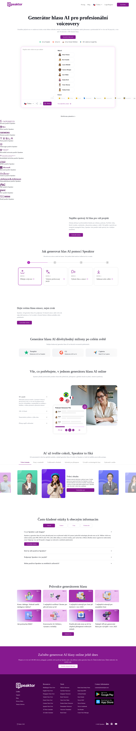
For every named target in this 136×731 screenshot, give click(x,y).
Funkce (61, 525)
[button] (29, 103)
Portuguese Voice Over (48, 694)
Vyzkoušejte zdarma (24, 322)
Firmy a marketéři (38, 462)
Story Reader (81, 697)
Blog (88, 4)
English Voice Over (48, 690)
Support (18, 695)
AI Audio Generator (48, 712)
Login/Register (109, 4)
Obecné (49, 525)
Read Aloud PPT (82, 690)
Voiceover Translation (65, 709)
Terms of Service (20, 704)
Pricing (83, 4)
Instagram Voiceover (65, 694)
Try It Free (123, 4)
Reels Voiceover (64, 697)
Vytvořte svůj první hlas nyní (68, 666)
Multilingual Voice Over (49, 687)
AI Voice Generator (48, 709)
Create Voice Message (83, 712)
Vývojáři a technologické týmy (91, 462)
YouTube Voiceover (65, 690)
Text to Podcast (81, 703)
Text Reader (81, 709)
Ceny (74, 525)
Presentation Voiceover (66, 706)
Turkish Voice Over (48, 697)
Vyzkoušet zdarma (76, 235)
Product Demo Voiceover (66, 703)
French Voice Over (47, 700)
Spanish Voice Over (48, 706)
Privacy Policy (19, 701)
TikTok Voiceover (64, 687)
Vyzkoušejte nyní (80, 490)
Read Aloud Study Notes (84, 687)
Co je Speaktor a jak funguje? (34, 532)
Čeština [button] (98, 4)
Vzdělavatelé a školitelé (54, 462)
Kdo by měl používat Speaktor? (35, 551)
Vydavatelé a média (109, 462)
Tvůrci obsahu (25, 462)
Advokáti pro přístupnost (72, 462)
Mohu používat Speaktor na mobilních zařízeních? (41, 563)
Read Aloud (63, 712)
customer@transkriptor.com (102, 687)
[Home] (14, 4)
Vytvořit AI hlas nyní (68, 37)
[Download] (40, 103)
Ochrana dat (86, 525)
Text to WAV (81, 700)
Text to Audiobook (82, 706)
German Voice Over (48, 703)
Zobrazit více (68, 634)
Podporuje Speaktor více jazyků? (35, 557)
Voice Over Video (64, 700)
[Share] (36, 103)
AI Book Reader (82, 694)
